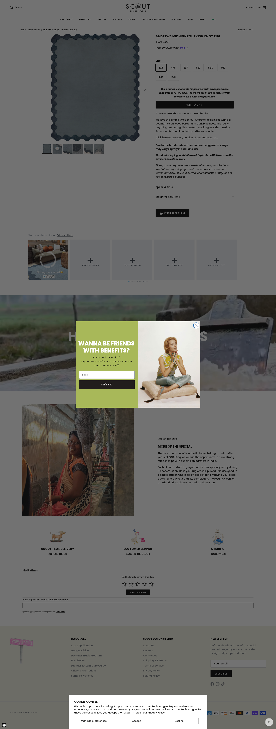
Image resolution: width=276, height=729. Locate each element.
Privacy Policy (156, 712)
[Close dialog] (196, 325)
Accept (136, 721)
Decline (179, 721)
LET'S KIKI (106, 384)
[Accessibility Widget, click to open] (4, 725)
